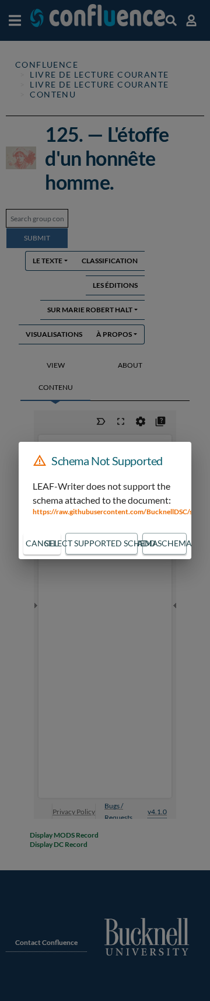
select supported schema (101, 543)
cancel (42, 543)
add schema (164, 543)
